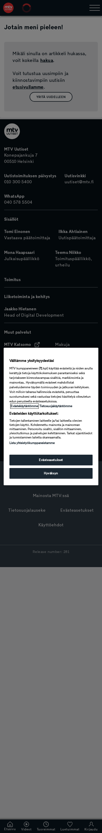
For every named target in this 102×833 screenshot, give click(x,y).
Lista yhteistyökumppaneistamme (32, 443)
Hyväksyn (51, 473)
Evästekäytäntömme (24, 406)
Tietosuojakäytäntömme (55, 406)
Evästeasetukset (51, 460)
